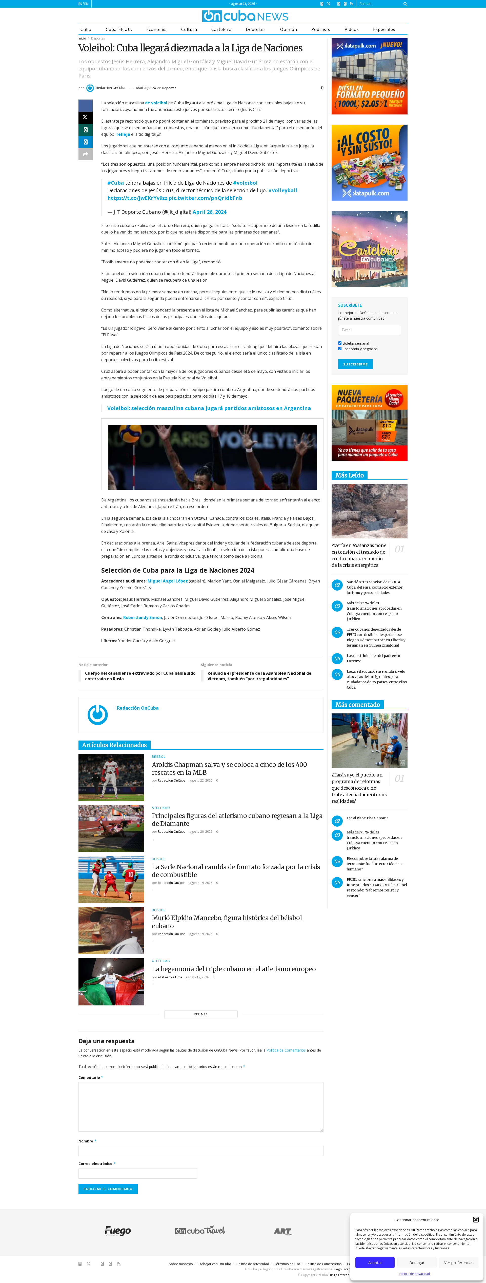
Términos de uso (287, 1263)
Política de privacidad (414, 1274)
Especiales (384, 29)
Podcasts (320, 29)
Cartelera (221, 29)
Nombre (87, 1141)
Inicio (82, 38)
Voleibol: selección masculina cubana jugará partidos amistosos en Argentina (209, 408)
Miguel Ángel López (168, 581)
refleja (123, 134)
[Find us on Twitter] (328, 4)
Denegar (416, 1262)
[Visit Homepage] (226, 16)
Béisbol (159, 756)
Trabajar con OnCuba (214, 1263)
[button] (475, 1219)
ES (80, 4)
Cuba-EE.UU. (119, 29)
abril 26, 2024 (146, 88)
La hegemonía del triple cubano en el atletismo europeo (234, 969)
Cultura (189, 29)
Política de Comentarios (286, 1050)
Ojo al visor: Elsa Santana (368, 818)
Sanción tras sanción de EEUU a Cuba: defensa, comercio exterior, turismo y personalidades (375, 587)
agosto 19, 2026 (200, 883)
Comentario (91, 1077)
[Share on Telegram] (85, 142)
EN (86, 4)
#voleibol (245, 182)
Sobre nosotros (181, 1263)
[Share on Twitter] (85, 118)
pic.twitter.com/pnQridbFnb (205, 198)
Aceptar (375, 1262)
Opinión (288, 29)
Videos (352, 29)
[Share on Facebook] (85, 106)
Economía (156, 29)
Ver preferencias (458, 1262)
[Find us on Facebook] (321, 4)
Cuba (85, 29)
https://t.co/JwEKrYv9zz (137, 198)
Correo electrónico (97, 1163)
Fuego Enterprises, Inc (348, 1269)
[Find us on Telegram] (345, 4)
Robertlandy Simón (142, 617)
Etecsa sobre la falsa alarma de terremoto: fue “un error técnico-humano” (375, 863)
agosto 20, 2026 (200, 831)
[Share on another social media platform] (85, 154)
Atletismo (161, 807)
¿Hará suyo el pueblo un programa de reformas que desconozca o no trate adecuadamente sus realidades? (359, 788)
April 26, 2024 (209, 211)
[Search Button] (404, 4)
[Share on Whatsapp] (85, 130)
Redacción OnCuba (110, 87)
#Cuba (115, 182)
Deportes (256, 29)
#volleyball (282, 190)
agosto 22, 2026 (200, 780)
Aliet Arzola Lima (170, 977)
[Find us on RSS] (351, 4)
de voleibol (156, 103)
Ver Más (201, 1014)
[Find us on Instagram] (338, 4)
